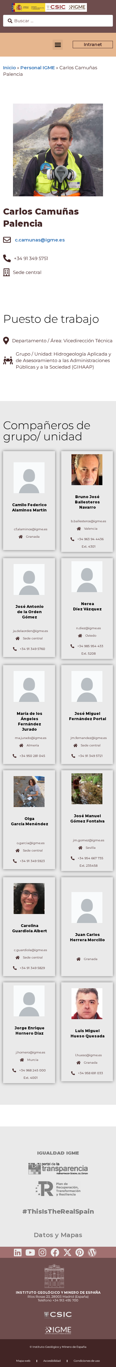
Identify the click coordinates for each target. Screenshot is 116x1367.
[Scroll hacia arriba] (101, 1358)
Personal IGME (37, 67)
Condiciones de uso (87, 1360)
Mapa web (23, 1360)
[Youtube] (30, 1252)
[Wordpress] (92, 1252)
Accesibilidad (52, 1360)
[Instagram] (42, 1252)
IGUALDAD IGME (58, 1153)
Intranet (93, 44)
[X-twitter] (67, 1252)
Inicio (9, 67)
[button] (58, 45)
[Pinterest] (79, 1252)
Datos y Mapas (58, 1235)
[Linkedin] (18, 1252)
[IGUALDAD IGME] (58, 1137)
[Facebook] (55, 1252)
